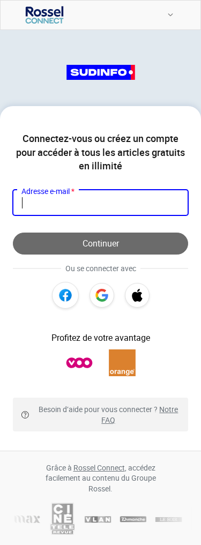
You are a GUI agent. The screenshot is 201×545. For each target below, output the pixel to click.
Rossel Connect (99, 467)
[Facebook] (65, 295)
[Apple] (137, 295)
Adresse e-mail (48, 191)
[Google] (102, 295)
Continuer (101, 243)
